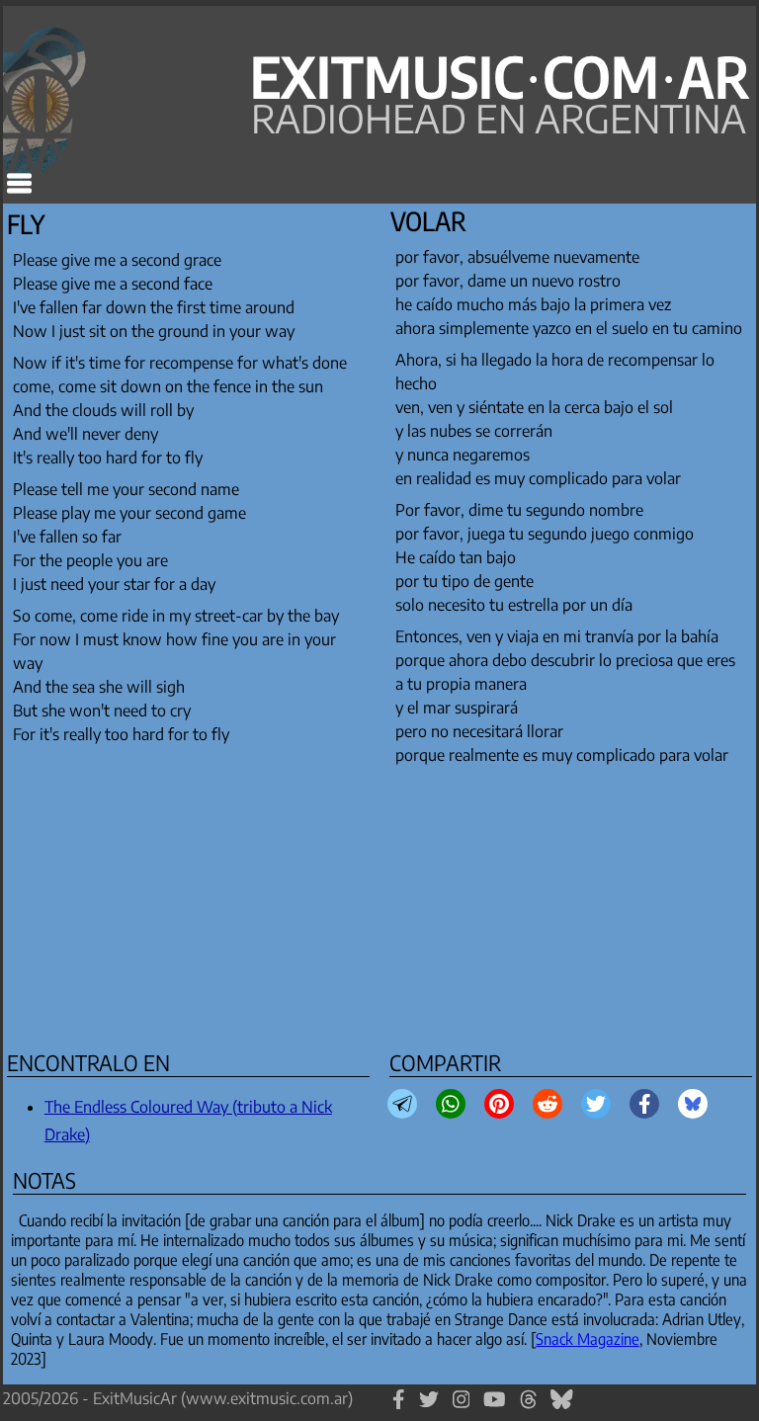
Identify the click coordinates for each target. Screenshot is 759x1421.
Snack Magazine (587, 1339)
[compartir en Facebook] (644, 1104)
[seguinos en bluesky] (562, 1408)
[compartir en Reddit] (547, 1104)
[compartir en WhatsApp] (451, 1104)
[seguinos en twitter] (429, 1408)
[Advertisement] (379, 905)
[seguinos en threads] (529, 1408)
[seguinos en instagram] (461, 1408)
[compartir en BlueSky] (693, 1104)
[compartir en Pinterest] (499, 1104)
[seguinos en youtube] (494, 1408)
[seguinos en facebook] (398, 1408)
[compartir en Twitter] (596, 1104)
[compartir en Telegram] (402, 1104)
